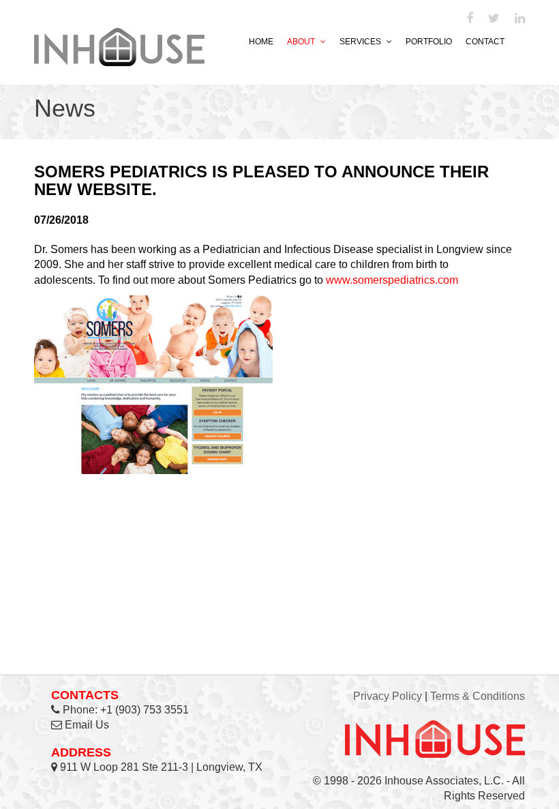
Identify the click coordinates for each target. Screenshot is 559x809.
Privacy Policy (387, 696)
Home (261, 41)
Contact (485, 41)
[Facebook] (469, 19)
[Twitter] (494, 19)
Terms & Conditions (477, 696)
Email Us (87, 725)
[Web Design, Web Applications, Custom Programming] (119, 45)
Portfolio (429, 41)
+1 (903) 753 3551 (144, 710)
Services (361, 41)
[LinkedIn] (520, 19)
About (302, 41)
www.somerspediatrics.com (392, 280)
